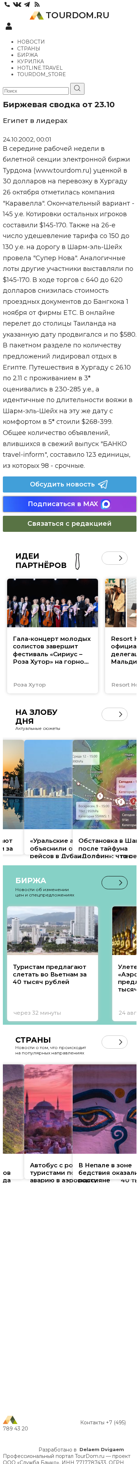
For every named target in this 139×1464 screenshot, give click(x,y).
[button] (108, 558)
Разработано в (81, 1449)
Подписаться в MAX (63, 504)
